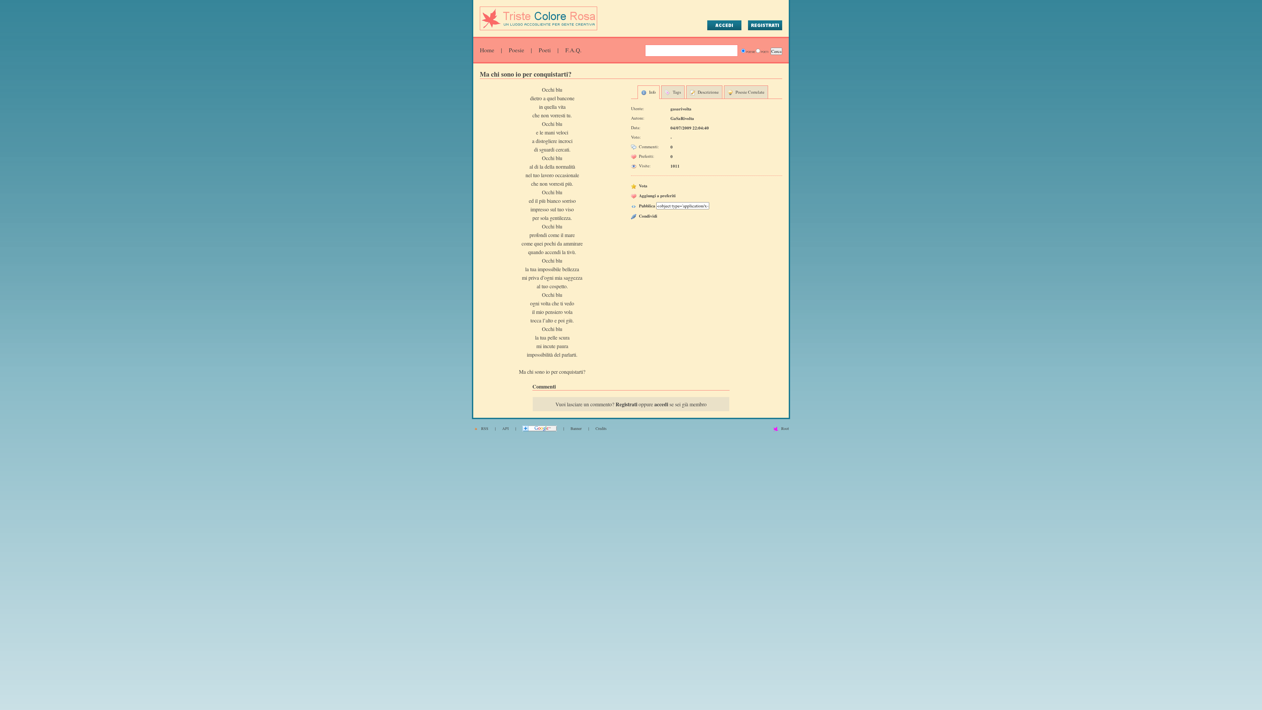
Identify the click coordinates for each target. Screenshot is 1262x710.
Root (785, 428)
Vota (643, 185)
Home (487, 50)
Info (652, 92)
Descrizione (708, 92)
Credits (601, 428)
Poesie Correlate (750, 92)
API (505, 428)
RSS (484, 428)
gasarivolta (680, 109)
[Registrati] (765, 25)
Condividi (648, 216)
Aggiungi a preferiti (657, 195)
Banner (576, 428)
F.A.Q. (573, 50)
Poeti (545, 50)
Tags (677, 92)
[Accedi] (724, 25)
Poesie (516, 50)
